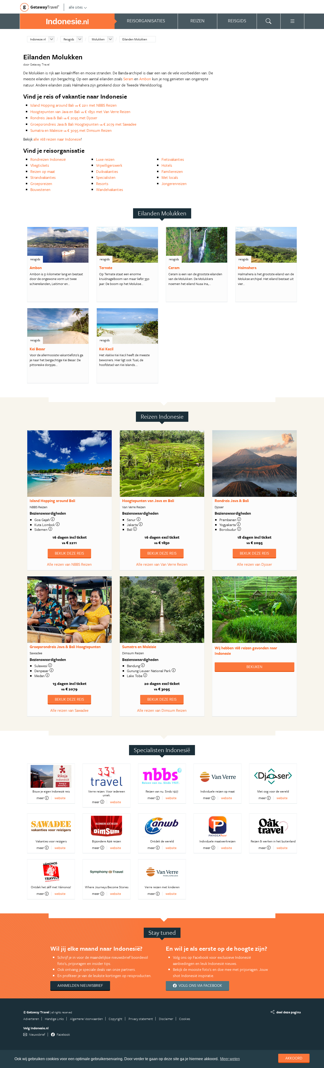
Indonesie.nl (38, 39)
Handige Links (54, 1018)
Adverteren (31, 1018)
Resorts (102, 183)
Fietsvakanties (173, 159)
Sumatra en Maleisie (139, 647)
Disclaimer (166, 1018)
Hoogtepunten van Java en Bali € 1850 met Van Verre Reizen (80, 111)
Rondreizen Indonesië (48, 159)
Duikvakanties (107, 171)
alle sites (76, 7)
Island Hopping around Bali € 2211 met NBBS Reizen (73, 105)
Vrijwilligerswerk (109, 165)
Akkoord (293, 1058)
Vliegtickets (39, 165)
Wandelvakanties (109, 189)
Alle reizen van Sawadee (69, 710)
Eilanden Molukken (134, 39)
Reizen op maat (42, 171)
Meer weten (230, 1059)
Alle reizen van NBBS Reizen (69, 564)
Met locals (170, 177)
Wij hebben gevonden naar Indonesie (246, 650)
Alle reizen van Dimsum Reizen (162, 710)
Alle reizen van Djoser (254, 564)
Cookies (184, 1018)
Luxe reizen (105, 159)
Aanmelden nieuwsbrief (80, 985)
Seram (128, 79)
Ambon (145, 79)
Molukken (98, 39)
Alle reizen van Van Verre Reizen (162, 564)
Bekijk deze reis (69, 553)
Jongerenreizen (174, 183)
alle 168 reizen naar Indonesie (57, 139)
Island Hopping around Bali (52, 500)
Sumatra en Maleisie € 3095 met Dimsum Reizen (71, 130)
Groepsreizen (41, 183)
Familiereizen (172, 171)
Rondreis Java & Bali (232, 500)
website (60, 798)
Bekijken (254, 666)
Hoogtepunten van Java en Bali (148, 500)
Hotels (167, 165)
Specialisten (106, 177)
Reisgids (69, 39)
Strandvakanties (43, 177)
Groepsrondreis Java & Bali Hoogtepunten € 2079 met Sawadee (83, 124)
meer (40, 798)
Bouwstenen (40, 189)
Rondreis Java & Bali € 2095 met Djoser (63, 118)
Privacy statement (141, 1018)
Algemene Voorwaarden (86, 1018)
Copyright (115, 1018)
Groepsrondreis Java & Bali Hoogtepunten (65, 647)
